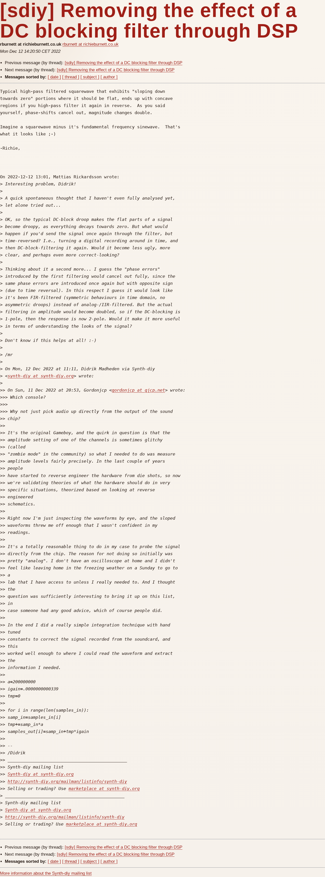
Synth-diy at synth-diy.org (41, 774)
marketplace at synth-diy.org (104, 788)
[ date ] (54, 77)
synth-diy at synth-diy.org (41, 375)
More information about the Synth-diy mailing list (46, 873)
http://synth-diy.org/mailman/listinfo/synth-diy (67, 781)
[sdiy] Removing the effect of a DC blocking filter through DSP (123, 62)
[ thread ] (70, 77)
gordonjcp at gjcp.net (138, 390)
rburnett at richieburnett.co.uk (90, 44)
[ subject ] (89, 77)
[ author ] (109, 77)
